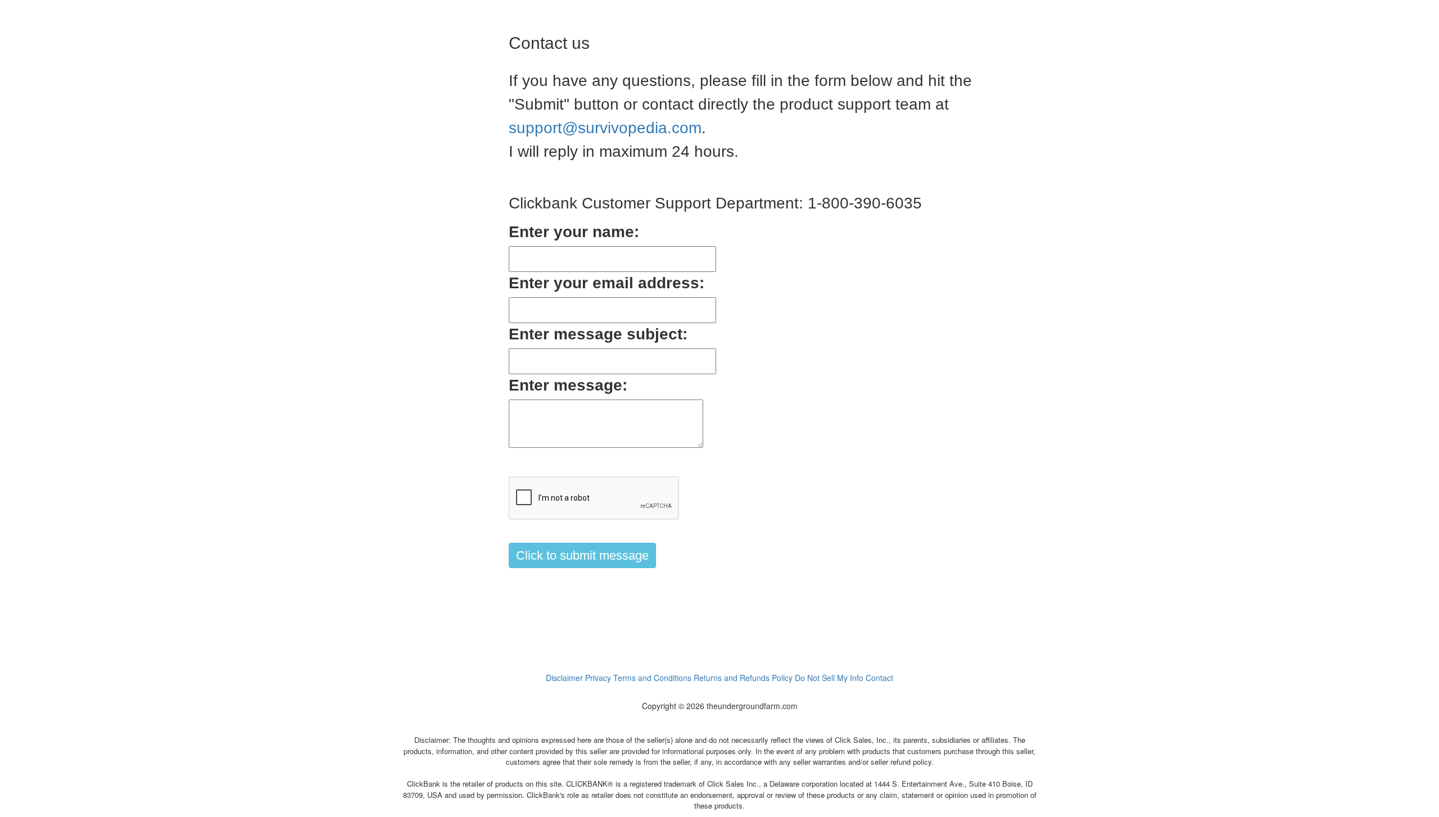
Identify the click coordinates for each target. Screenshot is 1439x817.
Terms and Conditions (652, 677)
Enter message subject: (598, 334)
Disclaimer (564, 677)
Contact (879, 677)
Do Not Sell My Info (829, 677)
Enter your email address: (606, 283)
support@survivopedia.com (605, 128)
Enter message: (568, 385)
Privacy (598, 677)
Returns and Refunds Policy (743, 677)
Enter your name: (574, 231)
